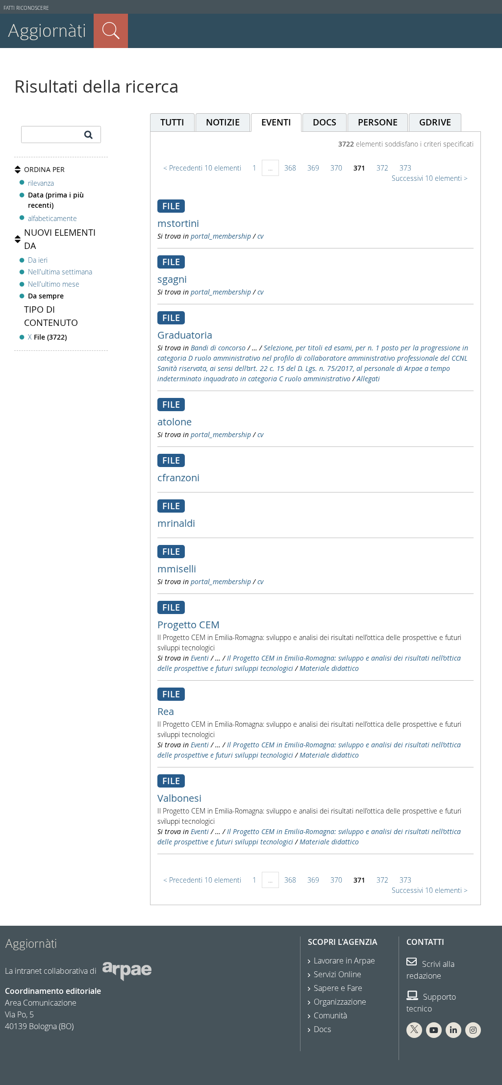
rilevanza (41, 183)
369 (313, 168)
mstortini (178, 223)
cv (260, 236)
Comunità (330, 1015)
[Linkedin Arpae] (453, 1030)
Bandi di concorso (218, 347)
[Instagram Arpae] (473, 1030)
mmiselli (176, 568)
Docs (322, 1029)
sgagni (172, 279)
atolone (174, 421)
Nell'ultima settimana (60, 271)
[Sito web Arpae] (127, 970)
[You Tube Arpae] (434, 1030)
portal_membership (221, 236)
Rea (165, 711)
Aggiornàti (46, 30)
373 (405, 168)
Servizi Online (337, 974)
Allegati (368, 378)
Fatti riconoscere (26, 8)
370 (336, 168)
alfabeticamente (52, 218)
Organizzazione (340, 1001)
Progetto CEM (188, 624)
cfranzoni (178, 477)
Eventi (200, 658)
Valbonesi (179, 798)
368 (290, 168)
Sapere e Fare (338, 988)
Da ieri (38, 260)
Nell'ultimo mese (53, 284)
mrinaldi (176, 523)
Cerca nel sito (111, 31)
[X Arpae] (414, 1030)
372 (382, 168)
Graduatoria (184, 335)
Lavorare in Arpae (344, 960)
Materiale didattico (329, 668)
